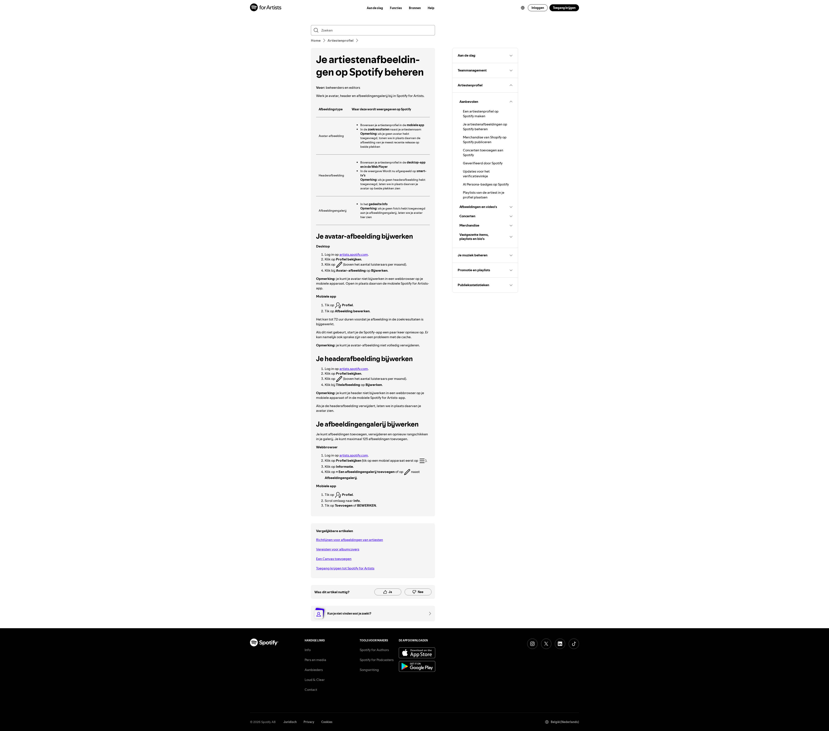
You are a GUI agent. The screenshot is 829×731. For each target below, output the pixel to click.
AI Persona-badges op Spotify (486, 184)
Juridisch (290, 722)
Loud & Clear (315, 679)
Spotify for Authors (374, 649)
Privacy (309, 722)
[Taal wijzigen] (522, 7)
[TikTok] (574, 644)
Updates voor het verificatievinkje (476, 173)
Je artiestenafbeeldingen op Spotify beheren (485, 126)
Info (308, 649)
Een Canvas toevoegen (333, 558)
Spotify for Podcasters (377, 659)
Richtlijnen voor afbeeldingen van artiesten (349, 539)
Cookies (326, 722)
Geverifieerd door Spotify (483, 163)
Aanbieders (314, 669)
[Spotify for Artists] (266, 7)
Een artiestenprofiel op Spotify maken (480, 113)
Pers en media (315, 659)
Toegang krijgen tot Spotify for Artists (345, 568)
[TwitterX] (546, 644)
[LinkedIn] (560, 644)
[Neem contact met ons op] (429, 613)
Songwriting (369, 669)
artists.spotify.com (353, 254)
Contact (311, 689)
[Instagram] (532, 644)
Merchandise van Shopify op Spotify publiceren (484, 139)
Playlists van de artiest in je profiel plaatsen (483, 195)
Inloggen (538, 8)
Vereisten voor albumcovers (337, 549)
